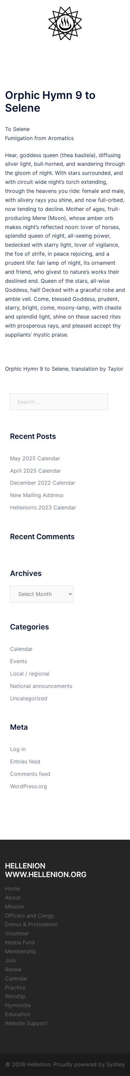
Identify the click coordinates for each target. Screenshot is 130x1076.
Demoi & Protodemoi (31, 924)
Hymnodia (18, 1005)
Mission (14, 906)
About (12, 897)
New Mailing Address (36, 495)
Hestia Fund (20, 942)
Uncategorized (28, 698)
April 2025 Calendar (35, 470)
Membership (20, 951)
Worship (15, 996)
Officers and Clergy (29, 915)
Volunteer (17, 933)
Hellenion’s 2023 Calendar (43, 507)
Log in (18, 749)
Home (12, 888)
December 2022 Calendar (42, 482)
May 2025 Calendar (35, 458)
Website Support (26, 1023)
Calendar (21, 648)
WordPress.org (28, 786)
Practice (15, 987)
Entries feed (25, 761)
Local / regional (29, 673)
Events (18, 661)
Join (10, 960)
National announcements (41, 686)
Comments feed (30, 773)
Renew (13, 969)
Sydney (115, 1064)
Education (17, 1014)
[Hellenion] (65, 22)
